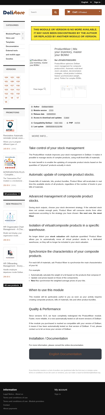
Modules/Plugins (13, 34)
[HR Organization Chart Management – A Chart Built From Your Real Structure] (10, 217)
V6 (6, 102)
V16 (18, 86)
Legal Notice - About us (13, 394)
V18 (6, 86)
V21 (6, 82)
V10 (18, 94)
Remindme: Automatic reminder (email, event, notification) (13, 136)
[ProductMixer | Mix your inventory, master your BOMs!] (67, 92)
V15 (6, 90)
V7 (18, 98)
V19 (18, 82)
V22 (18, 77)
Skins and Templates (10, 40)
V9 (6, 98)
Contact (6, 405)
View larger (38, 89)
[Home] (14, 12)
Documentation (12, 46)
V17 (12, 86)
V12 (6, 94)
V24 (6, 77)
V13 (18, 90)
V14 (12, 90)
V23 (12, 77)
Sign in (97, 2)
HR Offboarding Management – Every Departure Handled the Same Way (13, 264)
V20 (12, 82)
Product (79, 12)
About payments (10, 409)
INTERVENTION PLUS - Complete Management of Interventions (13, 173)
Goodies (9, 59)
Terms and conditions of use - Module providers (23, 401)
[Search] (55, 12)
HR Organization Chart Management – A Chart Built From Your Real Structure (13, 228)
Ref (56, 60)
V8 (12, 98)
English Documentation (65, 354)
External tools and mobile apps (13, 53)
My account (61, 389)
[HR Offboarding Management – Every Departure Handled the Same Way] (10, 254)
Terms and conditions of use (15, 398)
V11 (12, 94)
